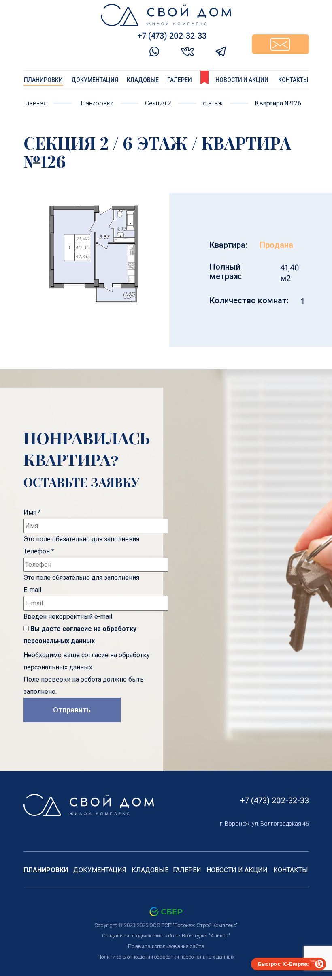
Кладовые (143, 80)
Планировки (43, 80)
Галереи (179, 80)
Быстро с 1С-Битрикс (283, 963)
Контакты (293, 80)
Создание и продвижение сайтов (141, 936)
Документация (94, 80)
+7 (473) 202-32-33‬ (172, 36)
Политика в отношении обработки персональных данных (166, 957)
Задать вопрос (280, 44)
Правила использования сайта (166, 946)
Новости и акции (241, 80)
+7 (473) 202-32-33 (274, 800)
